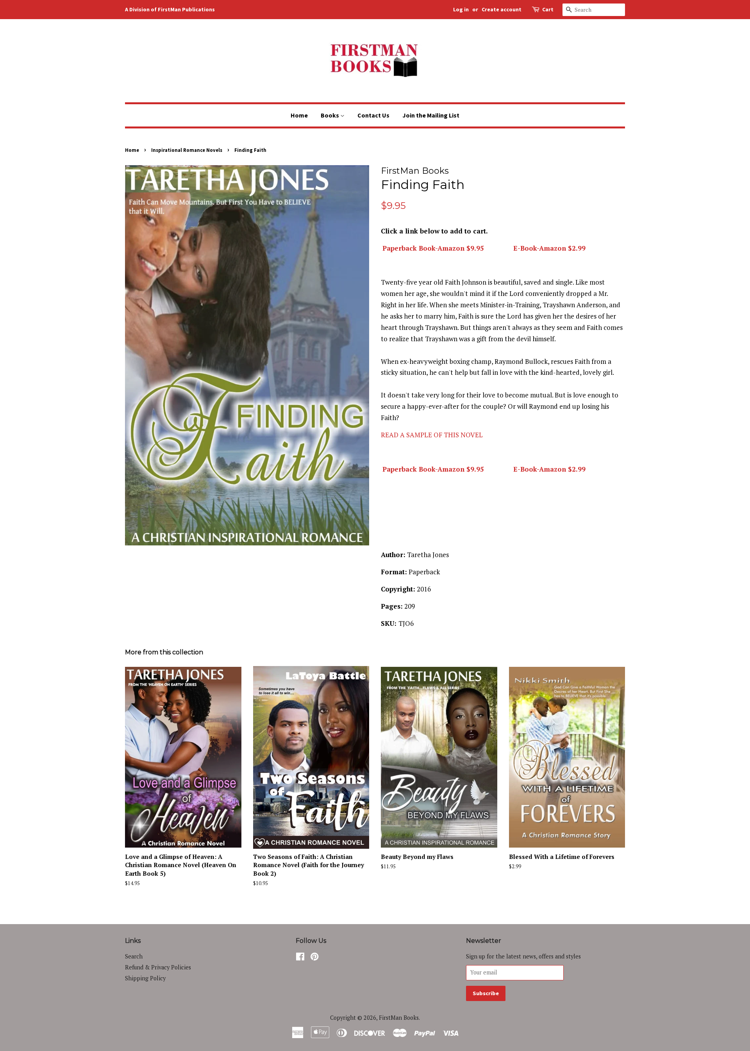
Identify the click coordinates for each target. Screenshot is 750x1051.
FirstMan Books (399, 1017)
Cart (548, 9)
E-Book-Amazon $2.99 (549, 248)
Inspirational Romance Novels (186, 150)
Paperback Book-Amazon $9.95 (433, 248)
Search (134, 956)
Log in (461, 9)
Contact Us (373, 115)
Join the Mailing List (430, 115)
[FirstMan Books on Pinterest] (314, 958)
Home (299, 115)
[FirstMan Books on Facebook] (300, 958)
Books (330, 115)
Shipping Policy (145, 978)
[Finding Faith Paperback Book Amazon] (381, 248)
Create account (501, 9)
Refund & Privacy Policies (158, 967)
